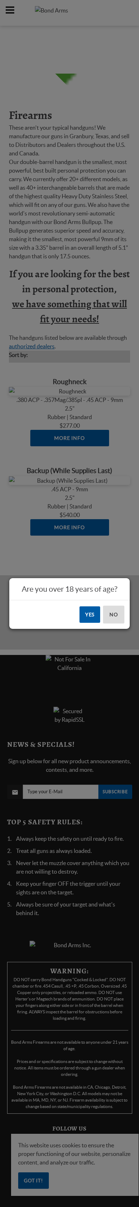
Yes (90, 614)
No (113, 614)
